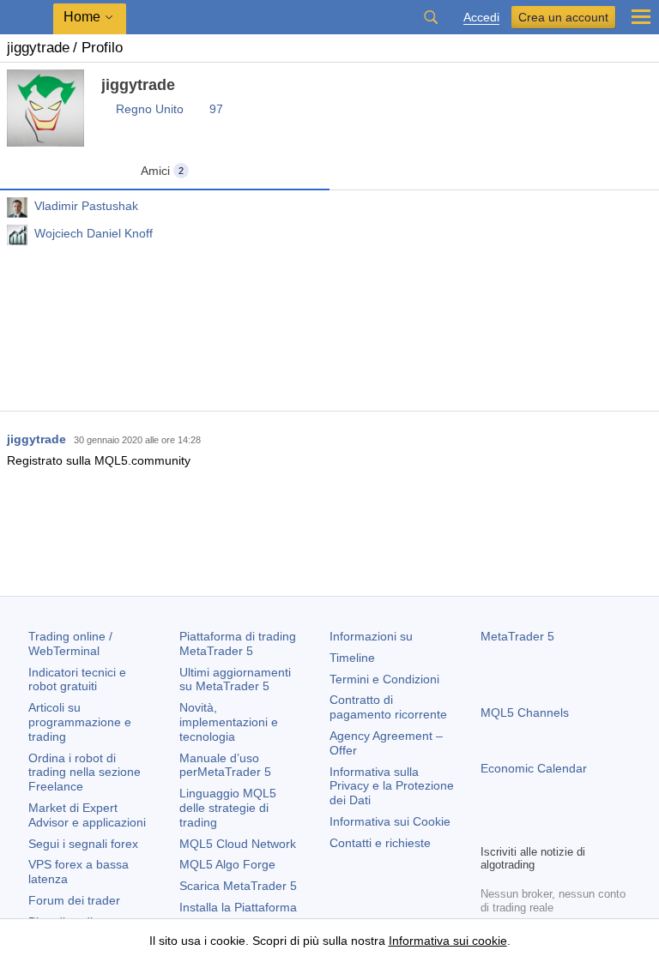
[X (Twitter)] (545, 828)
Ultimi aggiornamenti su (235, 679)
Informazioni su (371, 636)
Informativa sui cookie (448, 940)
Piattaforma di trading (237, 643)
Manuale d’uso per (225, 765)
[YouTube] (573, 828)
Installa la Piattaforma (238, 907)
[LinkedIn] (600, 828)
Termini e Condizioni (384, 679)
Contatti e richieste (380, 843)
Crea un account (563, 17)
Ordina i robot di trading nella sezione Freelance (84, 772)
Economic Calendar (534, 768)
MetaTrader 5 (517, 636)
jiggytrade (36, 439)
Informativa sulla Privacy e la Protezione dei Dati (392, 786)
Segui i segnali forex (83, 844)
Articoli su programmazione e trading (79, 721)
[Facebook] (491, 828)
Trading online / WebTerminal (70, 643)
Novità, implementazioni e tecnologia (228, 721)
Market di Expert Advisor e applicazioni (87, 815)
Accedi (481, 17)
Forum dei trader (74, 900)
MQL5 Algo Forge (227, 864)
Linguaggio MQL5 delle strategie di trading (227, 807)
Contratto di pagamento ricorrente (388, 707)
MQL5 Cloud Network (237, 844)
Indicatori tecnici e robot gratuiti (77, 679)
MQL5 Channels (525, 712)
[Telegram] (518, 828)
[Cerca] (430, 17)
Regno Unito (150, 109)
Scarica (238, 886)
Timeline (352, 657)
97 (216, 109)
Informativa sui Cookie (390, 821)
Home (81, 16)
